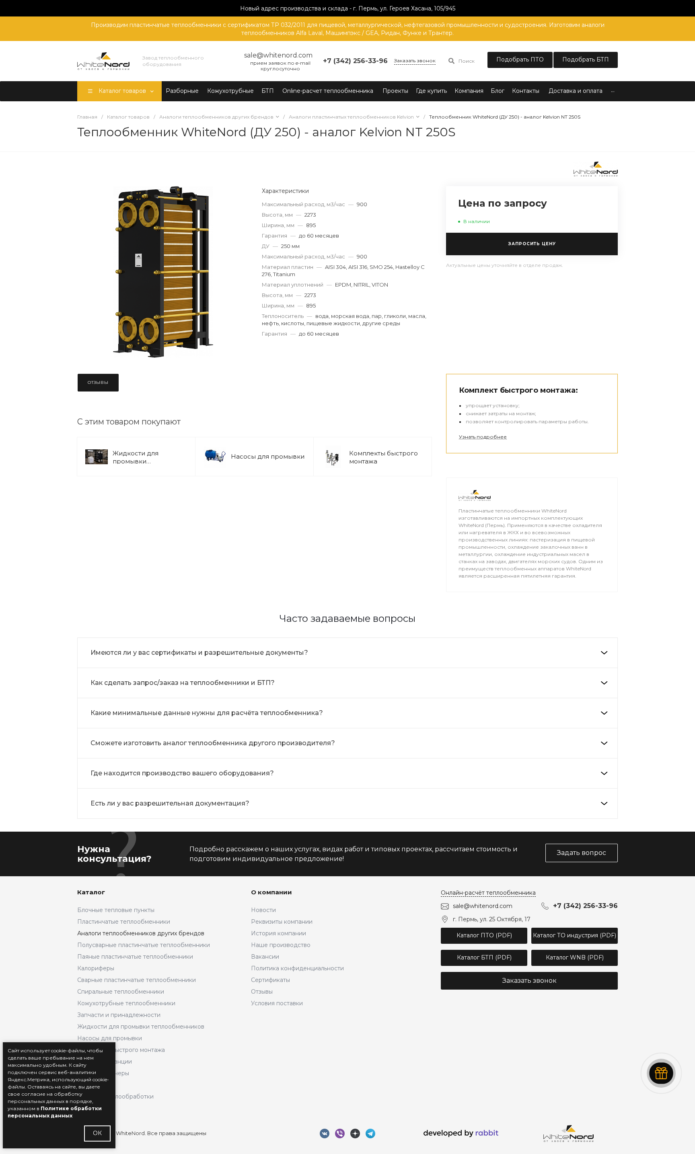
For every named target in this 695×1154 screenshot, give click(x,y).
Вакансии (265, 956)
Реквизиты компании (282, 921)
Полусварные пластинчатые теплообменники (143, 945)
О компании (271, 892)
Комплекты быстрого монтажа (121, 1050)
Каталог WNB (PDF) (575, 957)
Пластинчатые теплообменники (123, 921)
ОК (97, 1133)
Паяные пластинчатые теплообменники (135, 956)
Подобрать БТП (585, 59)
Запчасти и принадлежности (118, 1015)
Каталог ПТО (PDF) (484, 935)
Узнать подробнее (483, 437)
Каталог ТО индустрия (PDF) (574, 935)
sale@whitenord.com (482, 906)
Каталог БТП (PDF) (484, 957)
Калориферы (95, 968)
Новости (263, 910)
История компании (278, 933)
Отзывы (262, 991)
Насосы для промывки (267, 456)
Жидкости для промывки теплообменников (142, 461)
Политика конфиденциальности (297, 968)
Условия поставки (277, 1003)
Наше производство (280, 945)
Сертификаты (270, 980)
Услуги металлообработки (115, 1096)
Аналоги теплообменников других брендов (140, 933)
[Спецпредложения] (661, 1073)
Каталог (91, 892)
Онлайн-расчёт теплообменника (488, 892)
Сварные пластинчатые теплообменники (136, 980)
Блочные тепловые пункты (115, 910)
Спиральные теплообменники (120, 991)
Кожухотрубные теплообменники (126, 1003)
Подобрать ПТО (520, 59)
